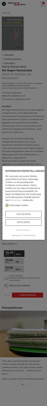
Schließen (23, 214)
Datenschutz (15, 200)
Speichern (23, 222)
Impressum (16, 235)
